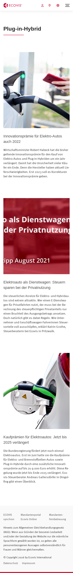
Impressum (28, 563)
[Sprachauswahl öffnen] (58, 5)
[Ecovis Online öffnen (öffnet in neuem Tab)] (42, 5)
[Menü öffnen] (67, 5)
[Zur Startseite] (12, 5)
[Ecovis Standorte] (50, 5)
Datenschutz (10, 563)
